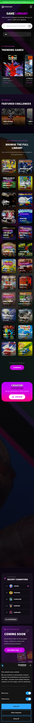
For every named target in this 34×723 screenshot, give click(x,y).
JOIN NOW (18, 397)
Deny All (16, 719)
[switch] (28, 698)
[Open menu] (30, 6)
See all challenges (10, 619)
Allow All (16, 706)
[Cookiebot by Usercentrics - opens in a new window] (19, 665)
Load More (17, 367)
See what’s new (13, 650)
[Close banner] (30, 665)
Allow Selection (16, 712)
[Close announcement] (32, 2)
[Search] (29, 26)
